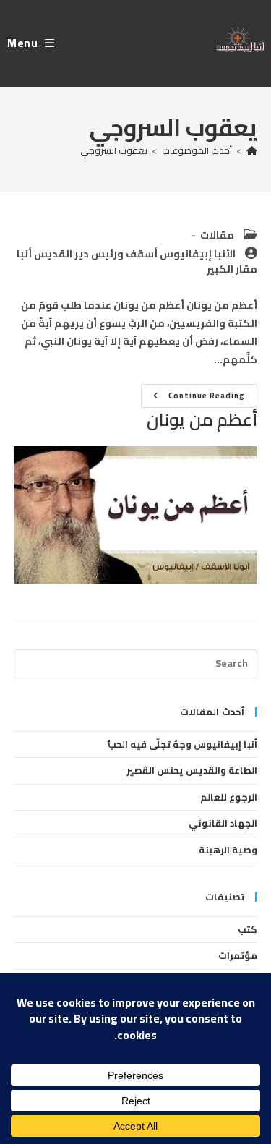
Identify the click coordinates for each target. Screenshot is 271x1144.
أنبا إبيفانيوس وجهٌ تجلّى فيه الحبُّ (182, 744)
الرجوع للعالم (228, 797)
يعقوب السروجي (113, 150)
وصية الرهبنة (228, 849)
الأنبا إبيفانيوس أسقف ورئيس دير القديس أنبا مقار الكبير (137, 261)
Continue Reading (196, 397)
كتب (247, 929)
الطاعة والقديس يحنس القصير (191, 770)
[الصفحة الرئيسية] (251, 150)
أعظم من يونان (202, 420)
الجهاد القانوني (223, 823)
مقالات (217, 235)
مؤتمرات (237, 955)
